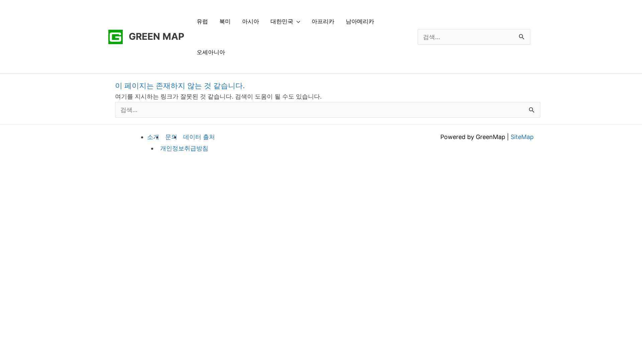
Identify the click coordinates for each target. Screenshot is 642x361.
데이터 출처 (199, 136)
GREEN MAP (156, 36)
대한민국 (282, 21)
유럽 (202, 21)
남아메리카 (360, 21)
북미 (225, 21)
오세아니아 (211, 52)
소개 (153, 136)
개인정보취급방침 (184, 148)
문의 (171, 136)
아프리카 (323, 21)
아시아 (250, 21)
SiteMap (522, 136)
